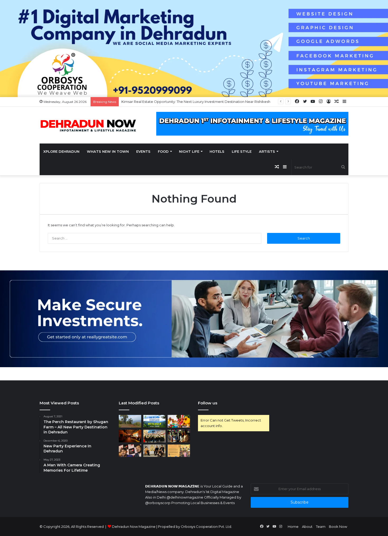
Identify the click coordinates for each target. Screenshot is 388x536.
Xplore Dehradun (61, 151)
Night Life (189, 151)
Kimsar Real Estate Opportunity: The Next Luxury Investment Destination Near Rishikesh (195, 101)
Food (163, 151)
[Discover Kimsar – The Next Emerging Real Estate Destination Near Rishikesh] (130, 421)
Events (143, 151)
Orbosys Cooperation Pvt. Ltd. (206, 526)
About (307, 526)
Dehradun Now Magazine (133, 526)
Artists (267, 151)
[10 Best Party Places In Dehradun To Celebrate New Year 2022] (130, 436)
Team (320, 526)
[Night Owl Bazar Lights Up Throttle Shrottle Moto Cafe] (179, 436)
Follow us (207, 402)
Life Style (242, 151)
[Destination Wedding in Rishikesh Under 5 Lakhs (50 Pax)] (179, 421)
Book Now (338, 526)
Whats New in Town (108, 151)
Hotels (217, 151)
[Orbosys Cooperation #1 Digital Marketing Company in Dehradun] (194, 48)
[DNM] (88, 125)
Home (293, 526)
